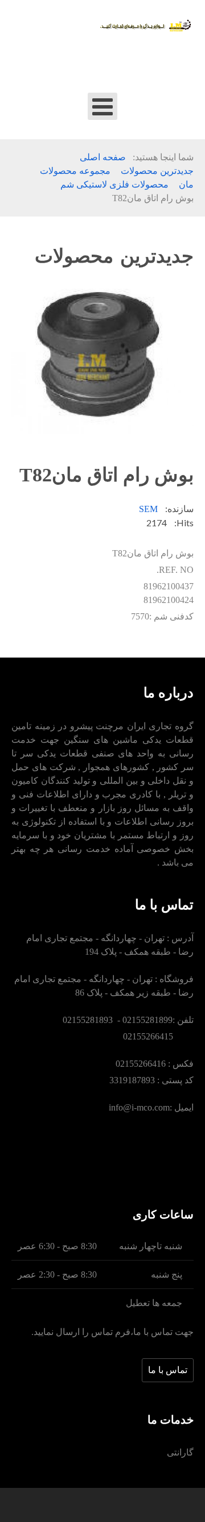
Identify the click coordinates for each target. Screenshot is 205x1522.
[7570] (102, 359)
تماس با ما (167, 1370)
